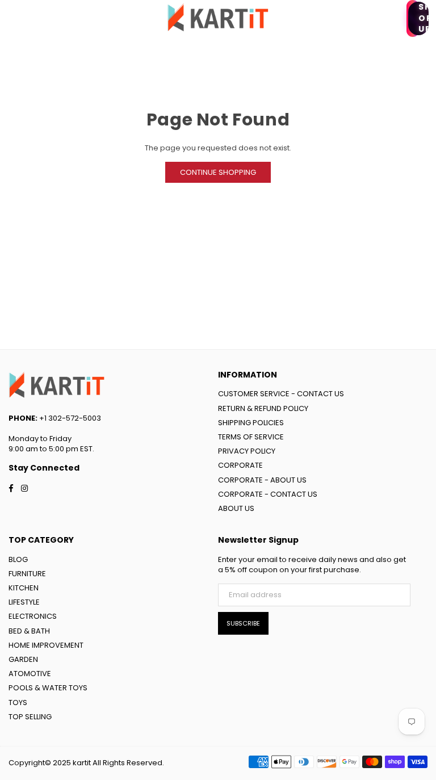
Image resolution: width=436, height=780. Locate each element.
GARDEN (23, 659)
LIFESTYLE (24, 602)
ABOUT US (236, 508)
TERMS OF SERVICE (251, 436)
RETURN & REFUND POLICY (263, 408)
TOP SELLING (30, 716)
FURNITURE (27, 573)
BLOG (18, 559)
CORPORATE (240, 465)
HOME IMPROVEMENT (46, 645)
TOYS (18, 702)
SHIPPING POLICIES (251, 422)
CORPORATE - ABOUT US (262, 480)
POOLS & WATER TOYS (48, 687)
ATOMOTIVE (30, 673)
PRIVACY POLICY (246, 451)
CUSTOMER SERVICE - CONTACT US (281, 393)
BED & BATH (29, 631)
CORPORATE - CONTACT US (267, 494)
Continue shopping (218, 172)
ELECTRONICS (33, 616)
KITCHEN (24, 587)
